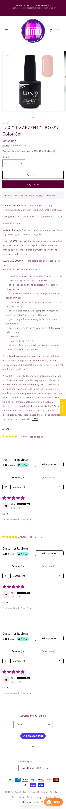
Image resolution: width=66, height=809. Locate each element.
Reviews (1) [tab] (18, 477)
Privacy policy (18, 797)
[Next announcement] (60, 7)
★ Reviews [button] (63, 407)
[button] (6, 30)
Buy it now (33, 184)
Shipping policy (50, 797)
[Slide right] (40, 117)
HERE (35, 419)
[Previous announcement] (5, 7)
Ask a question (49, 464)
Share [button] (9, 428)
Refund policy (55, 792)
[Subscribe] (49, 724)
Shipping (5, 145)
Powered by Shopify (39, 792)
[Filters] (5, 487)
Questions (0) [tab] (48, 477)
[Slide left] (25, 117)
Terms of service (34, 797)
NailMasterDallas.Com (20, 792)
